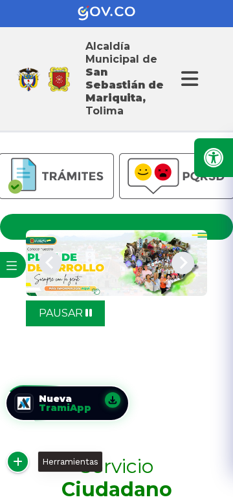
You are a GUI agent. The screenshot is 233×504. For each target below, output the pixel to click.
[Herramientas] (17, 461)
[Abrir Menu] (187, 79)
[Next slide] (183, 262)
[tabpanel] (116, 263)
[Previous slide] (50, 262)
